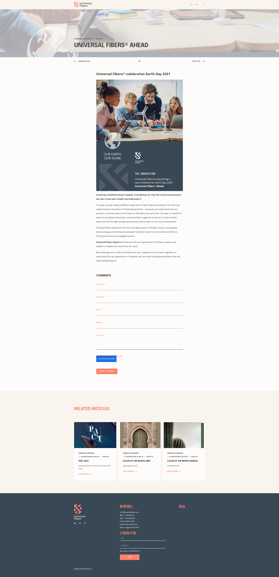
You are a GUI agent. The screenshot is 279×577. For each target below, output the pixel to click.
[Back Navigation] (139, 61)
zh (197, 4)
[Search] (192, 4)
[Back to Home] (83, 6)
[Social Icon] (75, 523)
